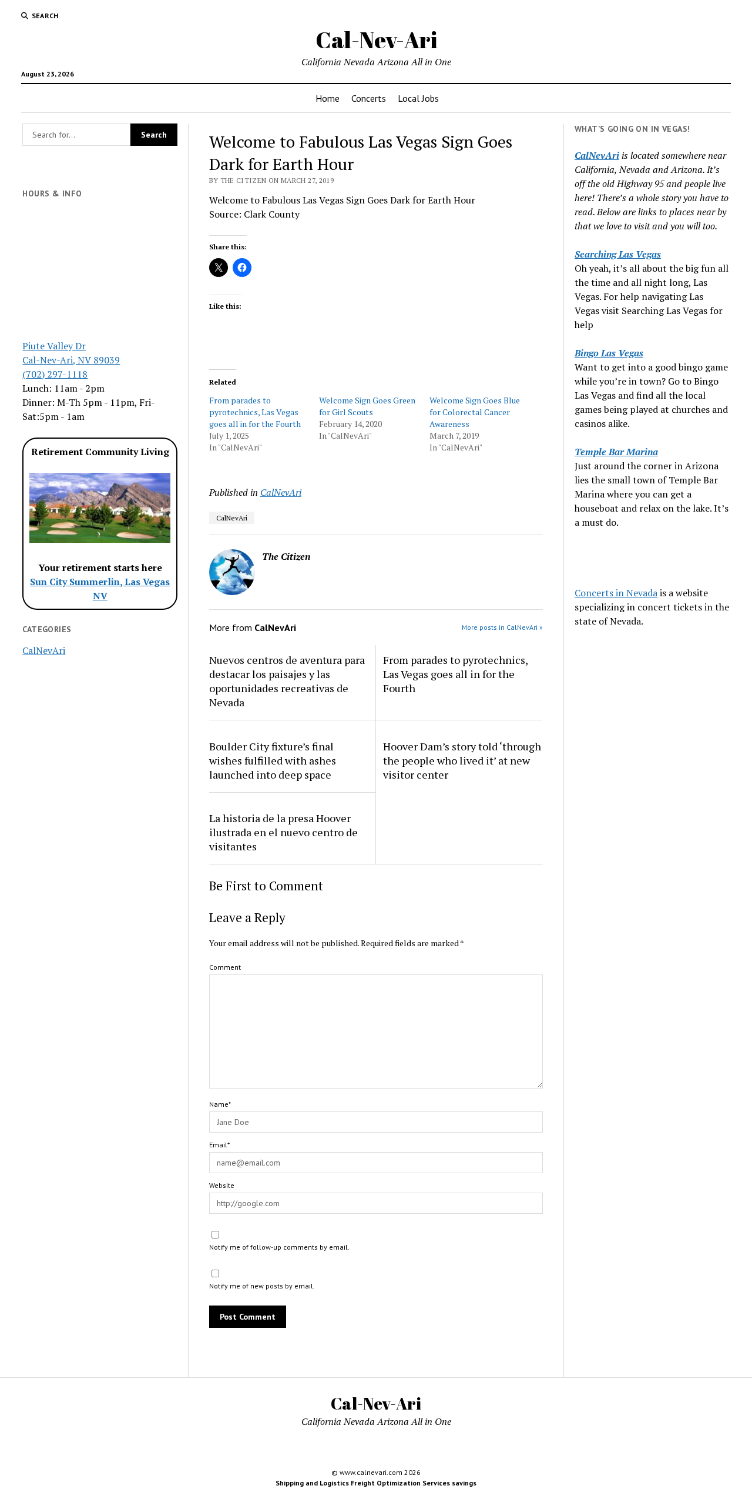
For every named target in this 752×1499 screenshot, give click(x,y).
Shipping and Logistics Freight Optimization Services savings (376, 1482)
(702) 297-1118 (55, 374)
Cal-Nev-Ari (376, 40)
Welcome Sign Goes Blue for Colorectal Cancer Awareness (474, 412)
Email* (219, 1144)
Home (327, 98)
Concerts (368, 98)
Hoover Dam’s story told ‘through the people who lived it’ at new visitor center (462, 760)
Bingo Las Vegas (609, 352)
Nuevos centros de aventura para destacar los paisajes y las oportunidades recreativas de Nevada (287, 681)
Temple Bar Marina (616, 451)
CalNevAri (43, 650)
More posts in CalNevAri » (502, 627)
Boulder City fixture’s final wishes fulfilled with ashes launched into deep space (272, 760)
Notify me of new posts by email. (262, 1285)
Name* (220, 1104)
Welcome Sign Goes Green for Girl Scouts (367, 406)
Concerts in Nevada (616, 592)
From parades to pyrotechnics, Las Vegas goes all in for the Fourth (255, 412)
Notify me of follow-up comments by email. (279, 1247)
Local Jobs (418, 98)
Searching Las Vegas (618, 254)
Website (221, 1185)
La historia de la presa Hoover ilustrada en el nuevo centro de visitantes (283, 832)
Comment (225, 967)
